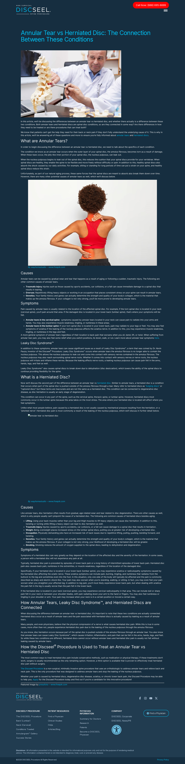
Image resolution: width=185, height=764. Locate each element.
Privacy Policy (163, 760)
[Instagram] (145, 698)
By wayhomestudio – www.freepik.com (46, 267)
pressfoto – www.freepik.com (53, 684)
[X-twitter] (156, 698)
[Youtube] (150, 698)
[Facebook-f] (140, 698)
